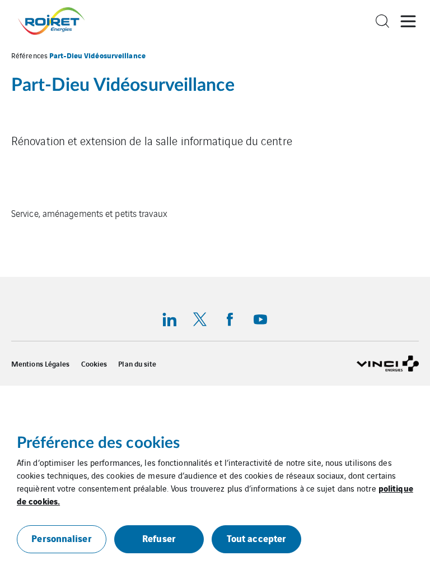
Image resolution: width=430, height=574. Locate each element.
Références (29, 55)
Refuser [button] (159, 538)
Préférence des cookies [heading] (98, 443)
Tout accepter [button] (256, 538)
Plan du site (137, 364)
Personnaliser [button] (61, 538)
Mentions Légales (40, 364)
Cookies (94, 364)
